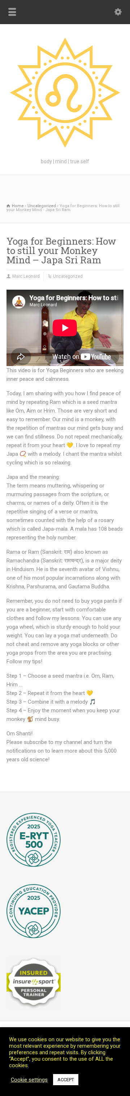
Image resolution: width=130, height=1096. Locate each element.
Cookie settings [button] (29, 1080)
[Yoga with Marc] (65, 148)
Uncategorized (68, 276)
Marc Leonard (26, 276)
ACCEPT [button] (65, 1079)
